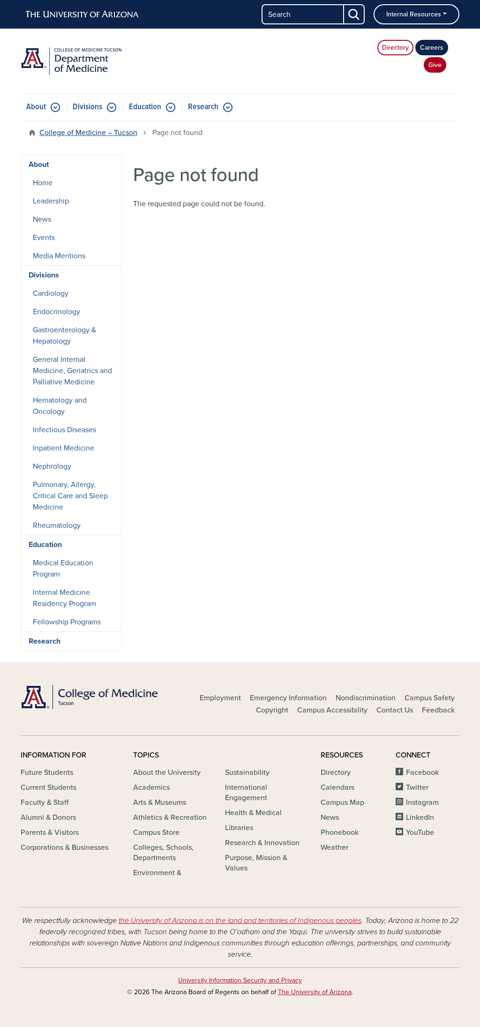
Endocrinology (56, 311)
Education (145, 107)
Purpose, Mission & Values (256, 863)
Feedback (438, 710)
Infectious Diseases (64, 430)
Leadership (51, 201)
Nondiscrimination (366, 698)
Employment (220, 698)
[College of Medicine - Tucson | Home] (90, 697)
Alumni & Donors (48, 817)
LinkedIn (420, 817)
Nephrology (52, 466)
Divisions (87, 107)
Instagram (422, 802)
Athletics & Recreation (170, 817)
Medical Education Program (63, 568)
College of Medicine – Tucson (88, 132)
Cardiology (50, 293)
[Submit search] (354, 14)
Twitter (417, 787)
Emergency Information (288, 698)
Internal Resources (413, 14)
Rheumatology (57, 525)
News (42, 219)
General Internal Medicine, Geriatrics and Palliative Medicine (72, 371)
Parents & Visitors (50, 832)
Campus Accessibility (332, 710)
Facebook (422, 772)
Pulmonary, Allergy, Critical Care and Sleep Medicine (70, 496)
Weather (334, 847)
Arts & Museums (159, 802)
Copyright (272, 710)
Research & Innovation (262, 842)
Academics (151, 787)
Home (42, 182)
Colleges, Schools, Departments (163, 852)
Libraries (239, 827)
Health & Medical (253, 812)
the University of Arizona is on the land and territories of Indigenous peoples (240, 920)
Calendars (337, 787)
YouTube (420, 832)
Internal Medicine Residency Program (64, 598)
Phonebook (340, 832)
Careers (431, 48)
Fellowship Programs (67, 622)
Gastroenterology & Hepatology (64, 335)
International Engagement (246, 792)
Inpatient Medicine (63, 448)
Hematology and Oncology (60, 406)
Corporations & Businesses (64, 847)
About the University (167, 772)
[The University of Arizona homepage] (82, 14)
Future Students (47, 772)
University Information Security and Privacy (240, 980)
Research (203, 107)
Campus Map (342, 802)
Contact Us (394, 710)
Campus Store (156, 832)
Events (44, 237)
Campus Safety (430, 698)
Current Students (48, 787)
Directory (395, 48)
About (36, 107)
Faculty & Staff (44, 802)
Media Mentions (59, 256)
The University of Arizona (315, 992)
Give (435, 65)
